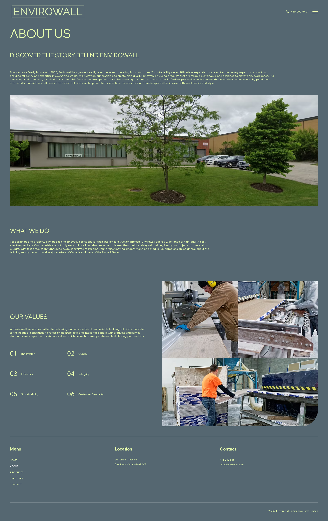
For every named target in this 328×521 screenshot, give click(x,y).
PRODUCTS (17, 472)
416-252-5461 (300, 11)
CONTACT (16, 484)
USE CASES (16, 478)
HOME (13, 460)
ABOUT (14, 466)
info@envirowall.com (232, 464)
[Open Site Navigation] (315, 11)
